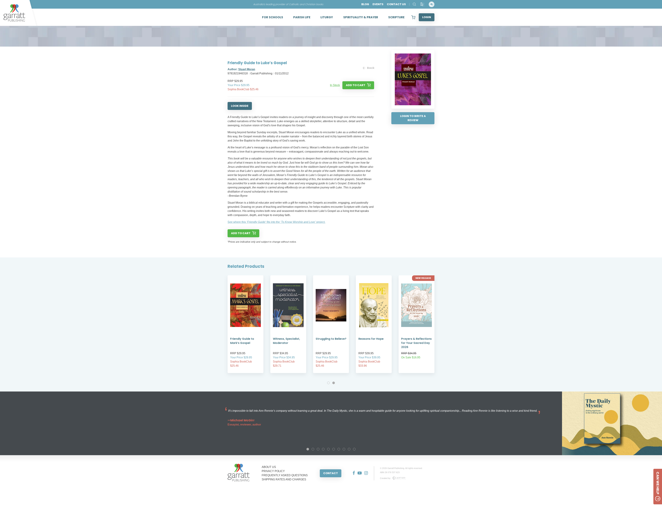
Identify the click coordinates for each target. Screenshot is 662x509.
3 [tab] (318, 449)
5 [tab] (328, 449)
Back (370, 68)
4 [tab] (323, 449)
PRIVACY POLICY (273, 471)
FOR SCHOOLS (272, 17)
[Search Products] (414, 4)
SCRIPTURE (396, 17)
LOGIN (426, 17)
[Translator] (422, 4)
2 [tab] (333, 383)
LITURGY (326, 17)
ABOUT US (269, 467)
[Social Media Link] (352, 473)
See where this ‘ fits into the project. (276, 222)
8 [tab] (344, 449)
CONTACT (330, 473)
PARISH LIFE (301, 17)
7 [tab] (338, 449)
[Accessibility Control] (431, 4)
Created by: (385, 478)
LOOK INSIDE (239, 106)
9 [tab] (349, 449)
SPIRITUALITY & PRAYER (360, 17)
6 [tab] (333, 449)
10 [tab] (354, 449)
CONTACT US (396, 4)
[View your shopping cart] (413, 17)
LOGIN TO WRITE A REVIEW (413, 118)
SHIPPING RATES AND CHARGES (284, 479)
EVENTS (378, 4)
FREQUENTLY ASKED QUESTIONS (285, 475)
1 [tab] (328, 383)
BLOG (365, 4)
